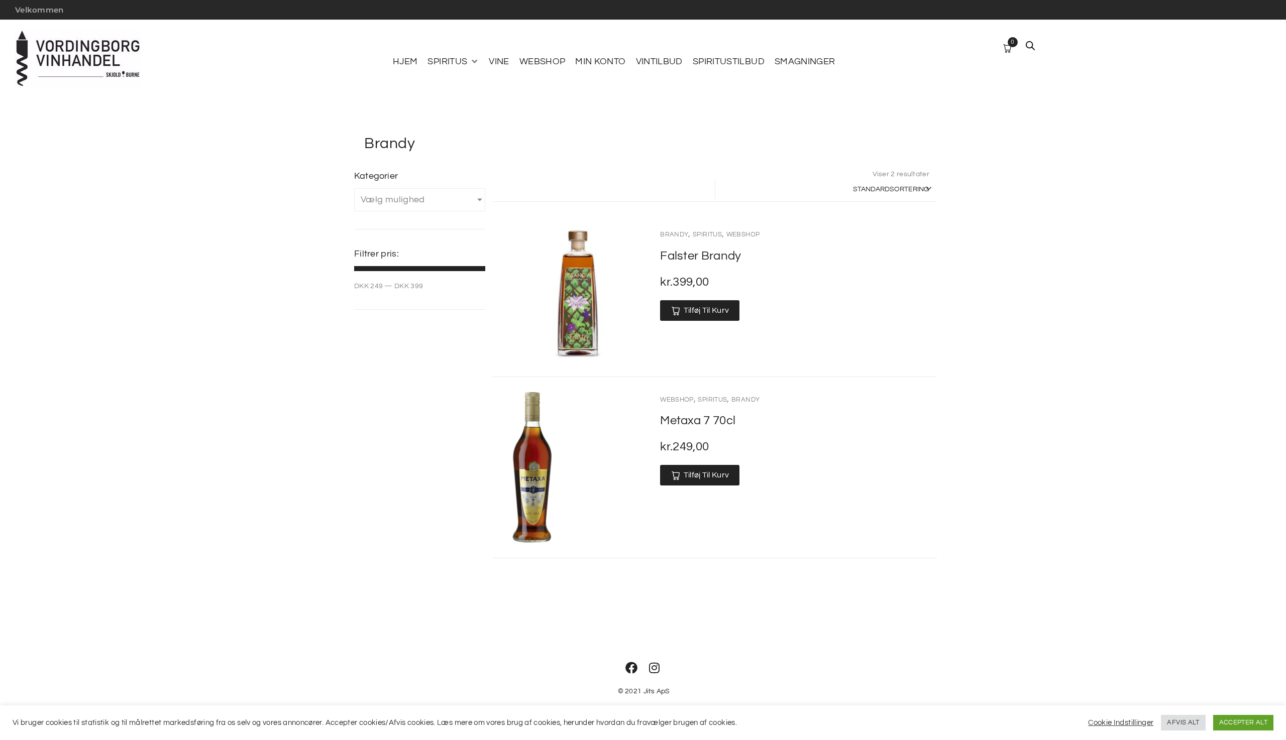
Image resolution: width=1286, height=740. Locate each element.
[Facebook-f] (631, 668)
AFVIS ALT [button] (1183, 722)
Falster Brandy (700, 256)
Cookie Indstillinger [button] (1120, 722)
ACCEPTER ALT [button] (1243, 722)
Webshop (743, 234)
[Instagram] (655, 668)
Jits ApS (657, 691)
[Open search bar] (1030, 45)
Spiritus (707, 234)
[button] (453, 61)
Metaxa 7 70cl (697, 420)
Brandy (674, 234)
